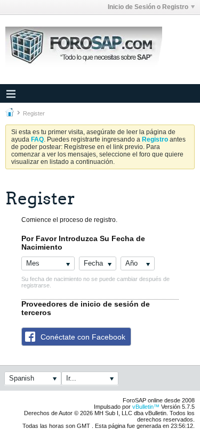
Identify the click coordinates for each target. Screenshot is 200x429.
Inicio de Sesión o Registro (148, 7)
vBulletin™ (145, 406)
